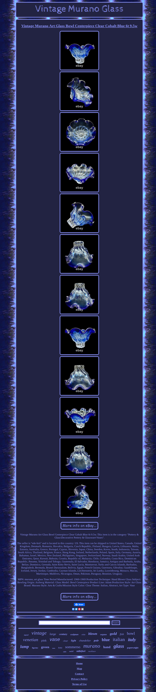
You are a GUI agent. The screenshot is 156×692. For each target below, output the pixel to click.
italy (132, 639)
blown (92, 634)
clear (65, 641)
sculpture (74, 634)
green (45, 647)
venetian (30, 639)
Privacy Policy (79, 679)
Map (79, 668)
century (63, 634)
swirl (71, 651)
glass (118, 646)
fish (122, 634)
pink (44, 640)
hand (106, 647)
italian (119, 639)
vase (55, 639)
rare (53, 648)
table (64, 652)
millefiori (80, 651)
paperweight (132, 648)
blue (106, 639)
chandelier (85, 640)
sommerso (72, 647)
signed (26, 635)
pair (96, 640)
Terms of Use (79, 684)
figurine (35, 648)
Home (79, 663)
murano (91, 646)
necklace (92, 651)
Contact (79, 673)
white (83, 635)
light (73, 640)
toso (60, 647)
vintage (39, 633)
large (53, 634)
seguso (103, 634)
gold (113, 634)
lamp (24, 646)
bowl (131, 633)
